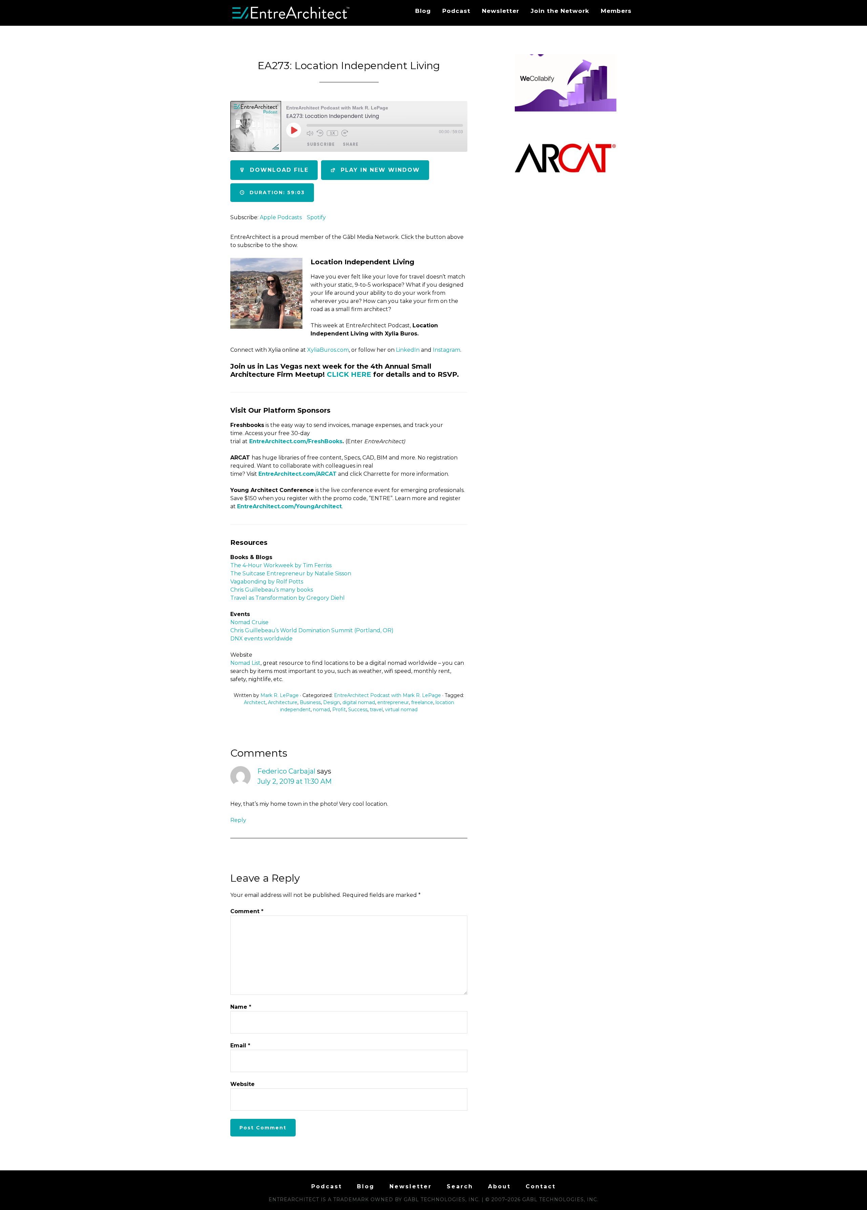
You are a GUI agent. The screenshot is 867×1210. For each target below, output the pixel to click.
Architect (255, 702)
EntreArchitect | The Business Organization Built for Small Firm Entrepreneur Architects (291, 13)
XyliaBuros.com (328, 350)
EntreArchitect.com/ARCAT (297, 474)
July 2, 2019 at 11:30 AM (294, 781)
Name (240, 1007)
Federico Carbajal (286, 771)
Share (351, 144)
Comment (246, 911)
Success (357, 709)
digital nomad (358, 702)
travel (376, 709)
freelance (422, 702)
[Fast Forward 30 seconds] (344, 133)
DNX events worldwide (261, 638)
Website (242, 1084)
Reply (238, 820)
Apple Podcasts (281, 217)
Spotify (316, 217)
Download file (279, 170)
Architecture (282, 702)
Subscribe (321, 144)
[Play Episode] (293, 130)
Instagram (446, 350)
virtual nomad (401, 709)
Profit (339, 709)
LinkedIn (408, 350)
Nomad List (245, 663)
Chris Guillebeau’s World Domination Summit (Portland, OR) (312, 630)
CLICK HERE (349, 374)
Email (240, 1045)
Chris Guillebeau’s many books (271, 590)
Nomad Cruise (249, 622)
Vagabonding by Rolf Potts (266, 581)
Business (310, 702)
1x (332, 133)
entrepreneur (393, 702)
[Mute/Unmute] (309, 133)
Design (331, 702)
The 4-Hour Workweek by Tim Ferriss (281, 565)
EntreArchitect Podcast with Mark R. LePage (387, 695)
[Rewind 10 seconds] (320, 133)
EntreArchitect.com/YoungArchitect (289, 506)
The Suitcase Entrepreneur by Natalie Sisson (292, 573)
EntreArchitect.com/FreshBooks (295, 441)
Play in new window (380, 170)
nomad (321, 709)
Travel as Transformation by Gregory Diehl (287, 598)
